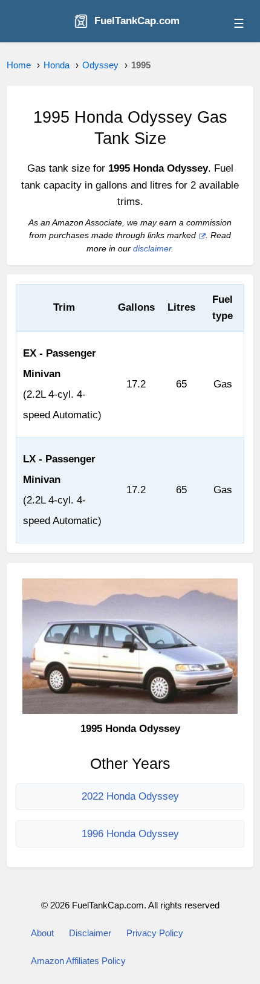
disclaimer (152, 248)
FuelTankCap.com (137, 21)
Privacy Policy (154, 933)
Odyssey (100, 65)
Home (19, 65)
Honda (57, 65)
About (42, 933)
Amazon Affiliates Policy (78, 961)
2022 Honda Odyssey (130, 796)
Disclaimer (90, 933)
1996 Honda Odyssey (130, 834)
